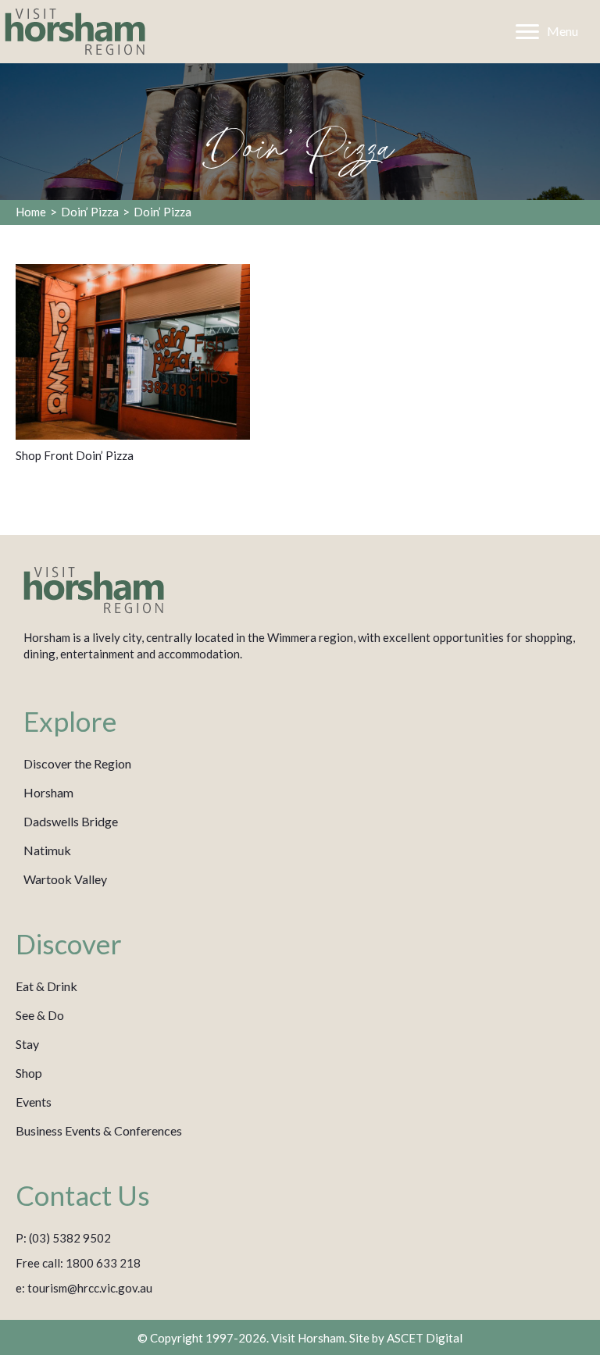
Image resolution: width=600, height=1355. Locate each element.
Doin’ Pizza (90, 212)
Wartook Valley (65, 879)
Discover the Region (77, 763)
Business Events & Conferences (99, 1130)
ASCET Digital (424, 1338)
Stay (27, 1043)
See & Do (40, 1014)
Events (34, 1101)
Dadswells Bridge (70, 821)
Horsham (48, 792)
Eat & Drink (46, 986)
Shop (29, 1072)
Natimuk (47, 850)
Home (31, 212)
